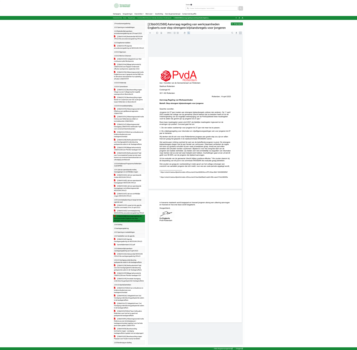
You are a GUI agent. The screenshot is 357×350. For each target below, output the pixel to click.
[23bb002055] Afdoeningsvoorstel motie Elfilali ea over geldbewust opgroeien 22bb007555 (129, 111)
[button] (240, 8)
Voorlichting (159, 14)
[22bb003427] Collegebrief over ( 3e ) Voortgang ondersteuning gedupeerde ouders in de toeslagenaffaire (129, 306)
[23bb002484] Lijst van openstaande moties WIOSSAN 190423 (127, 176)
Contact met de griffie (189, 14)
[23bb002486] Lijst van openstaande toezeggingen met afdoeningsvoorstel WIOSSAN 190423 (127, 188)
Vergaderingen (128, 14)
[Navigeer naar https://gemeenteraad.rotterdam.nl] (122, 7)
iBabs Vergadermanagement (222, 348)
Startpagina (117, 14)
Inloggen (239, 348)
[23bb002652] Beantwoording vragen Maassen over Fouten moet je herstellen (128, 337)
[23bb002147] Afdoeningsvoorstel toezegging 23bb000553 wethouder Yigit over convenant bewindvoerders (127, 127)
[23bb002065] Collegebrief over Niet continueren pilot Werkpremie (127, 60)
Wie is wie (148, 14)
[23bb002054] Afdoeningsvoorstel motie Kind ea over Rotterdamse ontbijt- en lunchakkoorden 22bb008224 (129, 119)
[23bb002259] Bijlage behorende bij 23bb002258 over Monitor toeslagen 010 (127, 149)
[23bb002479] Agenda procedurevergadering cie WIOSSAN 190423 (129, 47)
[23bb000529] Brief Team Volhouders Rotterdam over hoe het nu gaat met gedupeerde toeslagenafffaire (128, 313)
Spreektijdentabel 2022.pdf (126, 244)
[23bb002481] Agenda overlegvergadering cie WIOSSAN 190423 (128, 240)
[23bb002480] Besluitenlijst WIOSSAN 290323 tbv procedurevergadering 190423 (128, 38)
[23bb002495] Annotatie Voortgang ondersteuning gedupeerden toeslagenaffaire (129, 280)
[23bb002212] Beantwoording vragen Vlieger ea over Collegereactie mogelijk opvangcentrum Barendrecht (128, 92)
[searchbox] (212, 8)
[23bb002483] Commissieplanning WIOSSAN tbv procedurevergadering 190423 (129, 212)
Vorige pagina (238, 24)
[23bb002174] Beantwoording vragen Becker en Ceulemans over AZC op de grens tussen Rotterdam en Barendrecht (128, 100)
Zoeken (188, 4)
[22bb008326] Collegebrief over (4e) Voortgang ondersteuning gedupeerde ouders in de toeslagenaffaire (129, 298)
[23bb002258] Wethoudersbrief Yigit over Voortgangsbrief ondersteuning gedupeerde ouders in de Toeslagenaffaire (128, 142)
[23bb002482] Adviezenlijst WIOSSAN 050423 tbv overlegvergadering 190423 (128, 255)
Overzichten (138, 14)
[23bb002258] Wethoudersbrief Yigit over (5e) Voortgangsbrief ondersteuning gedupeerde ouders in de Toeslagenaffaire (128, 268)
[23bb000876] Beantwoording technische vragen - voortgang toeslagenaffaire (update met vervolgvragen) (128, 331)
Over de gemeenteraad (172, 14)
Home (124, 18)
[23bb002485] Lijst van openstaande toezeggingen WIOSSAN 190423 (127, 182)
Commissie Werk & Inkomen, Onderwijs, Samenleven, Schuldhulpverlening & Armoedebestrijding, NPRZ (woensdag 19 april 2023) (169, 18)
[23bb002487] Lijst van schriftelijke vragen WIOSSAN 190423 (127, 195)
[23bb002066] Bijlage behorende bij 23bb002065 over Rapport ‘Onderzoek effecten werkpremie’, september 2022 (127, 67)
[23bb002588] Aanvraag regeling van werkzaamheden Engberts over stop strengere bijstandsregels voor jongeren (128, 218)
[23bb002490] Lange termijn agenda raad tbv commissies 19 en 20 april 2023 (127, 206)
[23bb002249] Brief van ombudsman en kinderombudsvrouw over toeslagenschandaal (128, 134)
